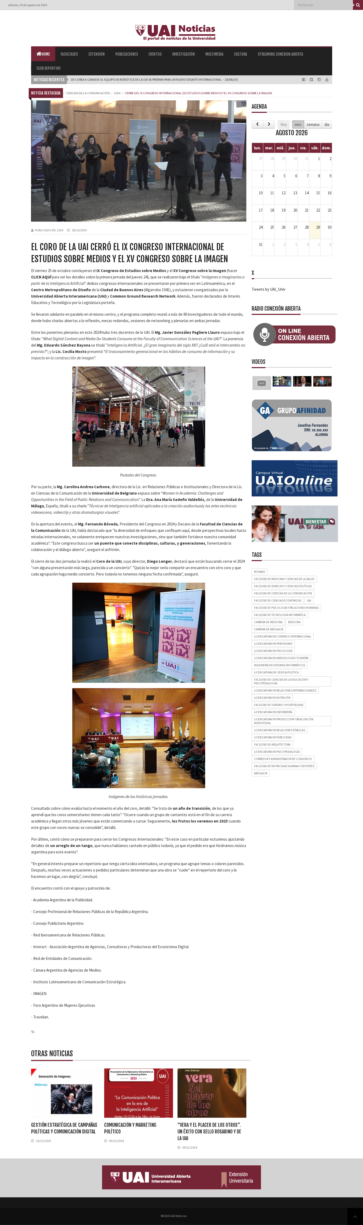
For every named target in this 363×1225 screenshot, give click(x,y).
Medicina (294, 622)
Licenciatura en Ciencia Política (276, 672)
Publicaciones (126, 54)
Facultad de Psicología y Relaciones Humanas (286, 608)
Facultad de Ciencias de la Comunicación (283, 593)
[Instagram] (320, 79)
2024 (60, 230)
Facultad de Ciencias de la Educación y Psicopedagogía (281, 681)
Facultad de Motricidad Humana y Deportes (284, 766)
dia (326, 124)
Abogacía (260, 773)
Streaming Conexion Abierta (280, 54)
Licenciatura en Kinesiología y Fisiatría (281, 658)
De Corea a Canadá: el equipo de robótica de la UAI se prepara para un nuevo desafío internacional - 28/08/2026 (155, 79)
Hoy (283, 124)
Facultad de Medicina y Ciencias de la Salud (284, 579)
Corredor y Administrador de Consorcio (283, 759)
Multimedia (214, 54)
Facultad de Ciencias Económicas (277, 600)
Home (45, 54)
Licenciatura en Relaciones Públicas (279, 730)
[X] (312, 79)
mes (298, 124)
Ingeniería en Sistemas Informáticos (279, 665)
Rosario (259, 572)
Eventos (155, 54)
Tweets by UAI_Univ (268, 289)
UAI (309, 600)
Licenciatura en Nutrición (272, 698)
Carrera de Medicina (268, 622)
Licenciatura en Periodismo (273, 644)
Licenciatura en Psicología (273, 651)
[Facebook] (304, 79)
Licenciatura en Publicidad (273, 737)
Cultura (240, 54)
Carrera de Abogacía (268, 629)
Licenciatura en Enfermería (273, 712)
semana (313, 124)
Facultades (69, 54)
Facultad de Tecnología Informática (280, 615)
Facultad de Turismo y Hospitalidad (278, 705)
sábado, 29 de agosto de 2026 (27, 5)
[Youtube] (326, 79)
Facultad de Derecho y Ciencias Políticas (283, 586)
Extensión (96, 54)
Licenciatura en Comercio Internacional (282, 636)
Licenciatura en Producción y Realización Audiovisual (283, 721)
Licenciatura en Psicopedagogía (277, 752)
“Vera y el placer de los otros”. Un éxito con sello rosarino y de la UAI (209, 1131)
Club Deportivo (48, 68)
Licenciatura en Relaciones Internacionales (285, 690)
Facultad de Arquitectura (272, 744)
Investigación (183, 54)
